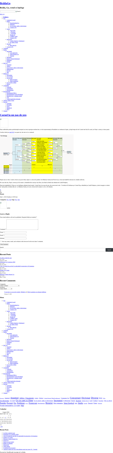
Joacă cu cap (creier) (8, 442)
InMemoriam (10, 69)
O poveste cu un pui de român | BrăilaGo (15, 292)
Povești (8, 70)
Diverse (94, 397)
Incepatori (9, 51)
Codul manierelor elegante (13, 99)
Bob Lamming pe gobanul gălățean (37, 292)
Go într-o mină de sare (6, 258)
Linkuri (95, 401)
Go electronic (4, 401)
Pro (8, 199)
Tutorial (12, 56)
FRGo (104, 398)
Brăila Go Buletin (8, 443)
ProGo (8, 84)
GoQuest (9, 103)
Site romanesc (58, 403)
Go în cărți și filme (11, 82)
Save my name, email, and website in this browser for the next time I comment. (22, 241)
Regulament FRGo (12, 93)
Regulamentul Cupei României (15, 94)
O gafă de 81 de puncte (9, 448)
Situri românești (14, 81)
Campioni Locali (11, 20)
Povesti (10, 403)
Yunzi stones (6, 446)
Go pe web (9, 78)
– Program (12, 32)
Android (7, 398)
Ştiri (8, 72)
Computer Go (65, 398)
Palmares (12, 24)
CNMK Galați (13, 36)
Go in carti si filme (24, 400)
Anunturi (14, 398)
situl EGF (11, 132)
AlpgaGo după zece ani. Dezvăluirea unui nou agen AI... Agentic (20, 449)
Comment (3, 229)
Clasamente (10, 88)
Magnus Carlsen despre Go (7, 274)
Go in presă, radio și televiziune (18, 26)
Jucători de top (85, 400)
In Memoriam (66, 400)
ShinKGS (9, 108)
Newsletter (9, 75)
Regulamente (10, 90)
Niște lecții (6, 445)
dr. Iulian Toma (14, 42)
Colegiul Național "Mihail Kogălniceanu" (52, 398)
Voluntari (100, 403)
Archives (2, 287)
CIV (8, 97)
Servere (5, 102)
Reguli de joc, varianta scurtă (14, 96)
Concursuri (75, 397)
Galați (8, 29)
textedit (85, 403)
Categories (3, 284)
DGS (8, 109)
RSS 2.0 (2, 14)
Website (2, 238)
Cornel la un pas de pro (13, 114)
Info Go (5, 63)
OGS (8, 106)
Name (2, 232)
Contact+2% (13, 27)
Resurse (49, 403)
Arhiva (8, 66)
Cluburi (41, 398)
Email (2, 235)
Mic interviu (13, 45)
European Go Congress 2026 (7, 262)
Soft (76, 403)
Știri (19, 199)
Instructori (9, 39)
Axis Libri (12, 30)
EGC (100, 398)
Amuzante (2, 398)
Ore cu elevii (108, 401)
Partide (8, 61)
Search (2, 247)
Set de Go (6, 440)
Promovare (33, 403)
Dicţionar (9, 57)
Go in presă (10, 76)
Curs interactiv (14, 53)
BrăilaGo (5, 3)
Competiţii (6, 85)
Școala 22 (12, 35)
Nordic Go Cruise (4, 270)
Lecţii (91, 400)
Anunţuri (9, 64)
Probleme (9, 60)
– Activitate (13, 33)
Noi (4, 18)
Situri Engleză (13, 79)
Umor (95, 403)
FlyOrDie (9, 105)
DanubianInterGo (14, 23)
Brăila (8, 21)
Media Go (6, 73)
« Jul (1, 426)
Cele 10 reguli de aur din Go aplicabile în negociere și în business (17, 266)
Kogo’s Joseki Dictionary (13, 59)
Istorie (73, 401)
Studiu (5, 50)
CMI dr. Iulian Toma (8, 100)
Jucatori (9, 44)
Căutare (5, 111)
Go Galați (12, 400)
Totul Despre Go (14, 54)
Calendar (5, 48)
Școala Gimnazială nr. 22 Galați (10, 405)
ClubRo (36, 398)
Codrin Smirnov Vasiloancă (17, 41)
